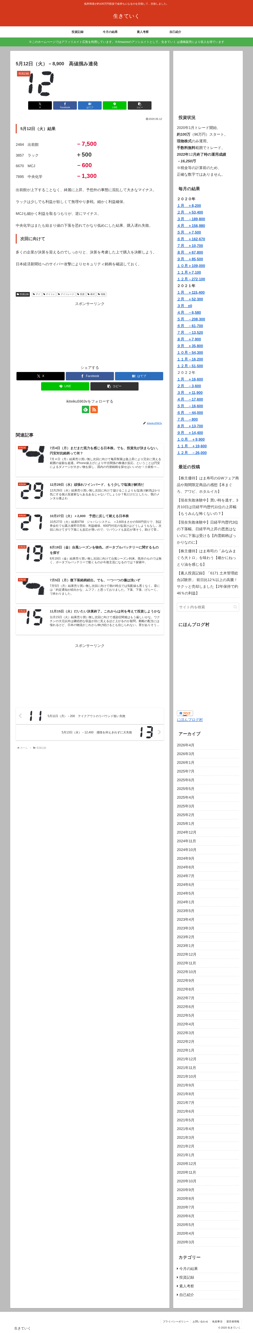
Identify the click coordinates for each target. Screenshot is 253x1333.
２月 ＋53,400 (190, 212)
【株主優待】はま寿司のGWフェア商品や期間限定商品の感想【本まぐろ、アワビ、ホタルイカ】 (208, 484)
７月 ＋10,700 (190, 246)
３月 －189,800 (191, 219)
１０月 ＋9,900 (191, 439)
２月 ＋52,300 (190, 299)
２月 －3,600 (189, 386)
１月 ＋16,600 (190, 379)
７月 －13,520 (190, 332)
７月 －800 (187, 419)
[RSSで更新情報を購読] (94, 409)
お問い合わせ (200, 1321)
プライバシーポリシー (176, 1321)
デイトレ (50, 294)
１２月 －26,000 (192, 453)
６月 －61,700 (190, 326)
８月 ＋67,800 (190, 252)
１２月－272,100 (191, 279)
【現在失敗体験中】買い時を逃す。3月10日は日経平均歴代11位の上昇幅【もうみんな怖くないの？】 (207, 507)
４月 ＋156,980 (191, 226)
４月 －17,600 (190, 399)
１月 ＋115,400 (191, 292)
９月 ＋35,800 (190, 346)
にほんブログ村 (190, 720)
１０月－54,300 (190, 352)
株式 (92, 294)
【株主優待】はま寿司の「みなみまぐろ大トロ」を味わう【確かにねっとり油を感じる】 (206, 557)
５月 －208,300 (191, 319)
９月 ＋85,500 (190, 259)
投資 (82, 294)
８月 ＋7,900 (189, 339)
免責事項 (217, 1321)
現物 (103, 294)
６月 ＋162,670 (191, 239)
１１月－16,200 (190, 359)
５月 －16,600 (190, 406)
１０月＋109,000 (191, 266)
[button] (140, 105)
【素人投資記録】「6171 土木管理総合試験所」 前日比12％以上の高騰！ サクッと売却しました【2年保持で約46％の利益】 (208, 583)
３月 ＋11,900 (190, 393)
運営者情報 (232, 1321)
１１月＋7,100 (189, 272)
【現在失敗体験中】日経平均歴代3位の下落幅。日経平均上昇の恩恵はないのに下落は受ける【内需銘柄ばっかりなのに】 (207, 532)
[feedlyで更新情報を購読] (85, 409)
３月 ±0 (184, 306)
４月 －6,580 (189, 312)
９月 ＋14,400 (190, 433)
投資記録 (24, 294)
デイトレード (67, 294)
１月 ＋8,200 (189, 206)
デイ (38, 294)
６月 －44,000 (190, 413)
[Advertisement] (90, 333)
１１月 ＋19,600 (192, 446)
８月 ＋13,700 (190, 426)
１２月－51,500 (190, 366)
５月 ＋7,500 (189, 232)
